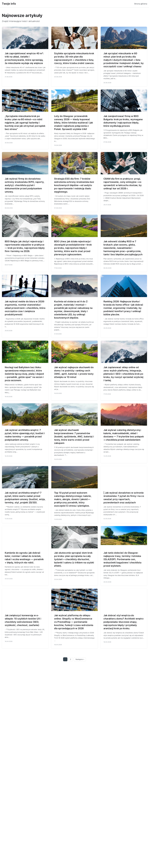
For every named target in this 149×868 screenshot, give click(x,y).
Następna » (80, 659)
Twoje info (9, 3)
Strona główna (140, 4)
